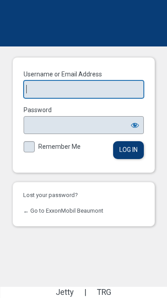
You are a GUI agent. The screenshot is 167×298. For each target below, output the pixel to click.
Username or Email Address (63, 74)
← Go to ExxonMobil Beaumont (63, 210)
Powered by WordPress (83, 23)
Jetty (64, 292)
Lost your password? (50, 195)
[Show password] (135, 125)
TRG (104, 292)
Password (38, 109)
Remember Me (59, 146)
